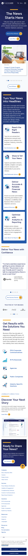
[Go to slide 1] (6, 81)
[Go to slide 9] (19, 81)
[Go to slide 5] (13, 81)
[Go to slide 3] (9, 81)
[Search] (18, 3)
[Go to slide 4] (11, 81)
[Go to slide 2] (8, 81)
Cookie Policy (5, 545)
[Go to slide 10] (21, 81)
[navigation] (25, 3)
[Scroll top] (22, 466)
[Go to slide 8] (18, 81)
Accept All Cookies (14, 553)
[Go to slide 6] (14, 81)
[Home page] (7, 3)
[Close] (26, 539)
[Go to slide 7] (16, 81)
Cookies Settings (14, 549)
